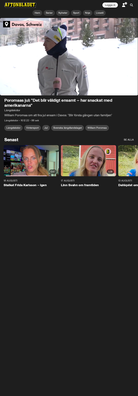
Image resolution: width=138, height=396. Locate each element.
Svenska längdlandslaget (67, 127)
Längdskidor (13, 127)
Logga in (110, 5)
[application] (69, 57)
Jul (46, 127)
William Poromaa (97, 127)
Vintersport (32, 127)
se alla (129, 139)
